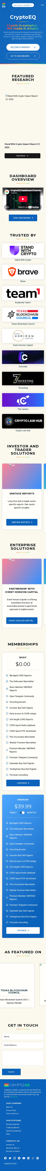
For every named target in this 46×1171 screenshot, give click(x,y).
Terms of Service (12, 1113)
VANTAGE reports (21, 522)
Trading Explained (12, 1127)
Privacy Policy (11, 1110)
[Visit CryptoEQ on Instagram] (14, 1158)
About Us (9, 1107)
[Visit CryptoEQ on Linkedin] (28, 1158)
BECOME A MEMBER (22, 5)
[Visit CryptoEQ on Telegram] (19, 1158)
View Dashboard (22, 218)
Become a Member (20, 47)
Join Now (22, 783)
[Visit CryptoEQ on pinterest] (37, 1158)
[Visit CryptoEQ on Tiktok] (33, 1158)
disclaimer (14, 1097)
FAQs (8, 1134)
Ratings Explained (12, 1124)
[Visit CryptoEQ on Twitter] (10, 1158)
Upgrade (21, 930)
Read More (21, 156)
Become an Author (13, 1151)
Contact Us (10, 1145)
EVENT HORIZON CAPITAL (21, 620)
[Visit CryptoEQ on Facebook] (5, 1158)
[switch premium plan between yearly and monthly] (23, 812)
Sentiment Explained (13, 1131)
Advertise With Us (12, 1148)
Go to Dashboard (20, 56)
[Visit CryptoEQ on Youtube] (23, 1158)
